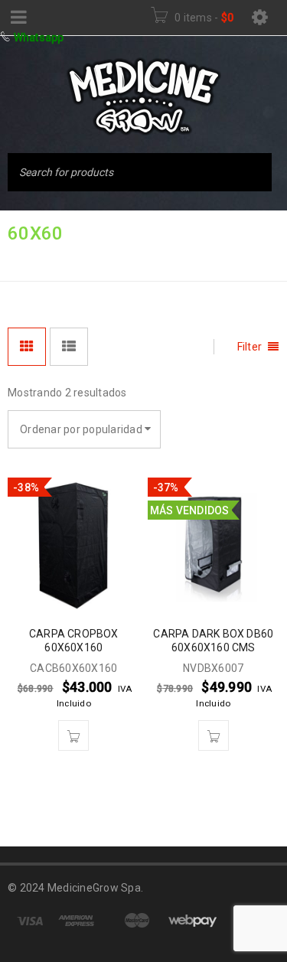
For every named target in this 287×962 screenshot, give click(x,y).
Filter (250, 347)
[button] (73, 735)
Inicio (25, 258)
